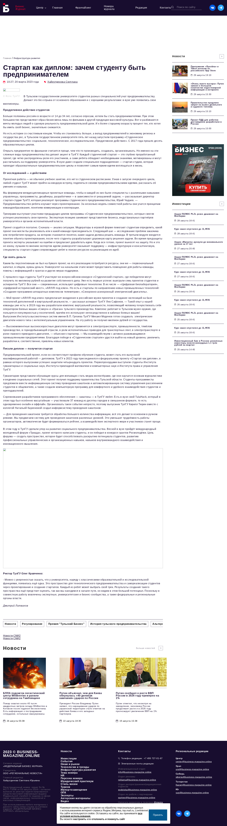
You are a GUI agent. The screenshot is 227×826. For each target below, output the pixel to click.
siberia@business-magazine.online (194, 777)
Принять (158, 815)
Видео (65, 801)
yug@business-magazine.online (192, 792)
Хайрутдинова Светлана (62, 82)
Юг (177, 789)
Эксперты (67, 795)
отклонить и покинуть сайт (108, 819)
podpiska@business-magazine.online (137, 789)
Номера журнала (109, 7)
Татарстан (182, 781)
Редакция (141, 7)
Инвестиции (69, 758)
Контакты (165, 7)
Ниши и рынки (70, 764)
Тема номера (69, 772)
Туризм (65, 787)
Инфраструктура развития (27, 58)
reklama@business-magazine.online (137, 780)
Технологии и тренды (75, 767)
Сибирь (180, 774)
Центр (179, 758)
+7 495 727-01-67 (153, 758)
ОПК (63, 792)
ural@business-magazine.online (192, 769)
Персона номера (72, 778)
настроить (79, 819)
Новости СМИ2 (12, 635)
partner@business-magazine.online (136, 797)
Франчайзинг (83, 7)
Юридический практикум (77, 781)
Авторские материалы (75, 798)
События (67, 761)
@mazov (158, 802)
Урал (178, 766)
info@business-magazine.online (134, 772)
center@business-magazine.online (194, 761)
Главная (57, 7)
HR (63, 775)
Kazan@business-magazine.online (194, 785)
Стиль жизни (69, 784)
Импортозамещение (74, 789)
